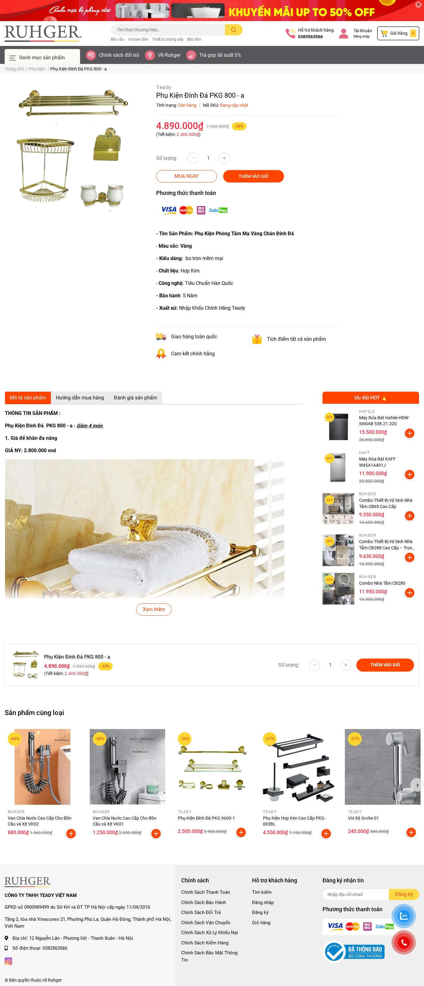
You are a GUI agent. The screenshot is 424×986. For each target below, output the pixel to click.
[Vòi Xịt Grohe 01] (383, 767)
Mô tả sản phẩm (28, 398)
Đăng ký (260, 912)
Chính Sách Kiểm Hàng (204, 943)
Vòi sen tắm (138, 39)
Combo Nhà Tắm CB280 (382, 583)
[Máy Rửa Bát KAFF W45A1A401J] (338, 468)
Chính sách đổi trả (119, 55)
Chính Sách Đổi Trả (201, 912)
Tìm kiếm (262, 892)
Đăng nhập (362, 36)
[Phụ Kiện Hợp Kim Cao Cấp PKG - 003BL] (298, 767)
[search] (234, 29)
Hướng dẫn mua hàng (80, 398)
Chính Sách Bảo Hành (203, 902)
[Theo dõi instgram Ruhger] (8, 960)
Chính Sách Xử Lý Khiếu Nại (209, 932)
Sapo (96, 980)
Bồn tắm (194, 39)
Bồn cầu (117, 39)
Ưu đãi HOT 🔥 (370, 398)
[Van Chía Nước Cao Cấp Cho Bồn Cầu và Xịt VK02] (42, 767)
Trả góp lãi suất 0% (220, 55)
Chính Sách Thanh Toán (205, 892)
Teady (164, 87)
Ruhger (55, 980)
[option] (71, 150)
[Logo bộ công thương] (354, 951)
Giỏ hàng (261, 922)
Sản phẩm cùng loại (34, 713)
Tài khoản (363, 30)
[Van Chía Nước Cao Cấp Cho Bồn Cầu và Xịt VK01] (127, 767)
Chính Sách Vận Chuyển (205, 922)
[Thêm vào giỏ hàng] (409, 433)
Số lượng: (166, 158)
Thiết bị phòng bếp (167, 39)
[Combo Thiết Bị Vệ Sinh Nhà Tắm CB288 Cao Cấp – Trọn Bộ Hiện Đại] (338, 550)
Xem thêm (154, 609)
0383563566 (310, 36)
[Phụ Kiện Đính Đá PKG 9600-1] (212, 767)
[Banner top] (212, 10)
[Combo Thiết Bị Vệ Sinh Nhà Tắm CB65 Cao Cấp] (338, 509)
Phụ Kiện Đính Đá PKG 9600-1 (206, 818)
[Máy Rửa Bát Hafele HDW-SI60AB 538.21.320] (338, 426)
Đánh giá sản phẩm (135, 398)
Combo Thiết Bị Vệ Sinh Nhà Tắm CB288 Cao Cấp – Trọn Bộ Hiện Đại (386, 547)
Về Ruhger (169, 55)
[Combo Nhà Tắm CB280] (338, 589)
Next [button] (417, 785)
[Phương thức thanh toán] (194, 210)
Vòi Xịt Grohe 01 (363, 818)
